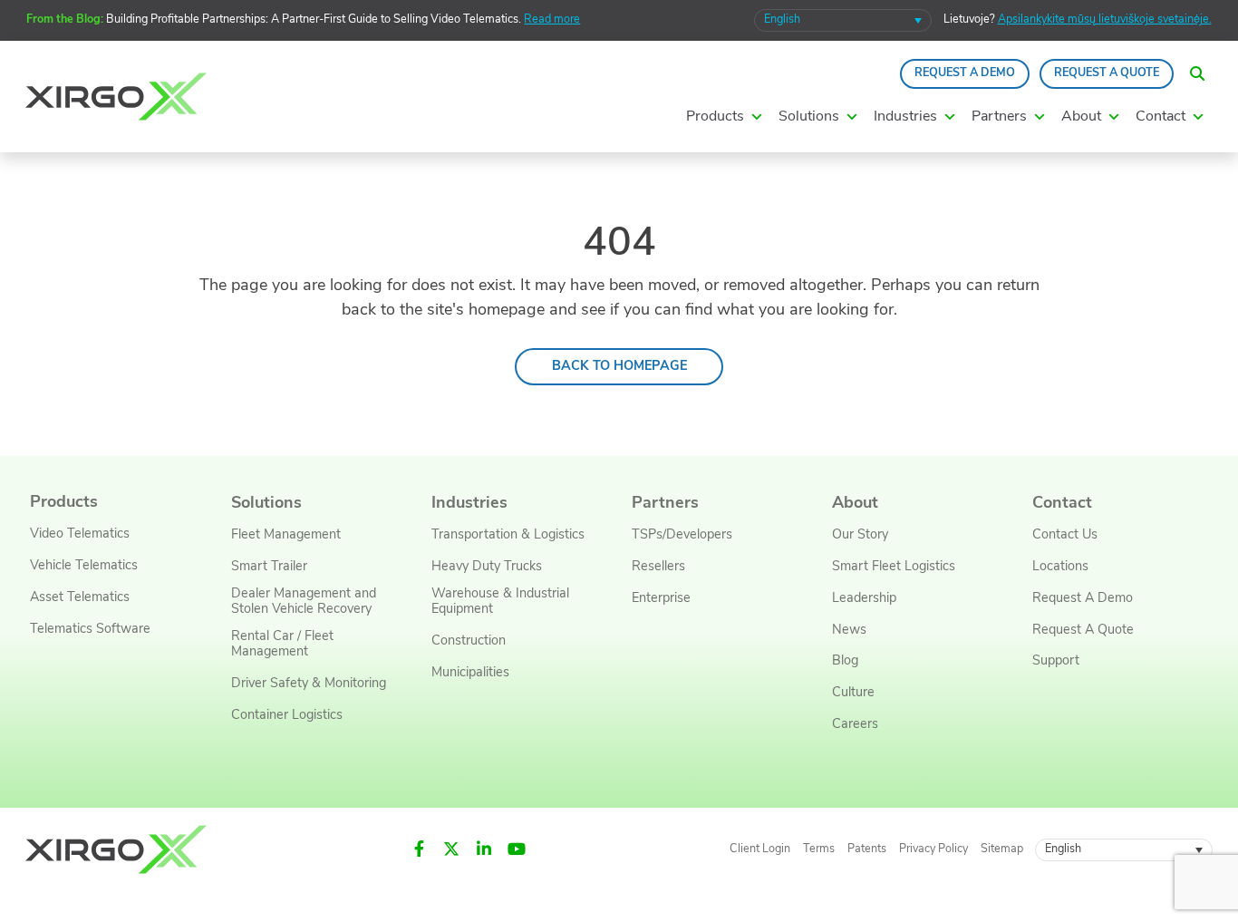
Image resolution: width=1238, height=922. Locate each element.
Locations (1060, 567)
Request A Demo (964, 73)
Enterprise (661, 599)
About (855, 503)
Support (1055, 661)
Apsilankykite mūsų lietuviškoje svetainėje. (1105, 20)
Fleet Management (286, 535)
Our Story (860, 535)
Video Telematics (80, 534)
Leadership (864, 599)
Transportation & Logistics (508, 535)
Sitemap (1002, 849)
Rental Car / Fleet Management (282, 644)
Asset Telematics (80, 598)
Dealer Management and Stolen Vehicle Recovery (303, 601)
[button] (1197, 73)
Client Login (760, 849)
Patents (866, 849)
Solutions (266, 503)
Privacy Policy (933, 849)
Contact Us (1065, 535)
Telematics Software (90, 629)
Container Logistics (287, 716)
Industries (469, 503)
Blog (845, 661)
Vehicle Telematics (84, 566)
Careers (855, 725)
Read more (552, 20)
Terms (819, 849)
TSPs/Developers (682, 535)
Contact (1062, 503)
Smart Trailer (269, 567)
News (849, 630)
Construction (468, 641)
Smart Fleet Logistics (893, 567)
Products (64, 502)
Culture (853, 693)
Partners (665, 503)
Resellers (658, 567)
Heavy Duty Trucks (486, 567)
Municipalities (470, 673)
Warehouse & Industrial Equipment (500, 601)
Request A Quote (1106, 73)
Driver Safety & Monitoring (308, 684)
